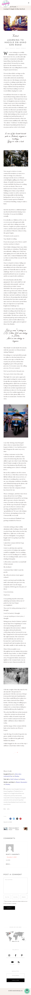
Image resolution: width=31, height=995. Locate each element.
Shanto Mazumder (21, 782)
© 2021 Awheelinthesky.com (15, 990)
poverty (8, 795)
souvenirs (6, 800)
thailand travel (15, 802)
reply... (8, 864)
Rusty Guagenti (13, 854)
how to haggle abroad (13, 793)
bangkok (17, 789)
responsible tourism (9, 798)
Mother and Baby (9, 782)
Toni (5, 816)
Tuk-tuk (6, 779)
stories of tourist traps (15, 800)
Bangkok (8, 774)
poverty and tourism (16, 795)
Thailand (16, 36)
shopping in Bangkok (20, 798)
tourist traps (22, 802)
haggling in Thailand (13, 791)
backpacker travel (10, 789)
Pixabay (22, 779)
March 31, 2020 (8, 822)
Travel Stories (21, 48)
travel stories (7, 804)
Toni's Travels (12, 6)
